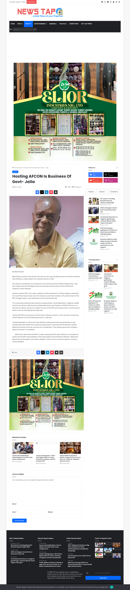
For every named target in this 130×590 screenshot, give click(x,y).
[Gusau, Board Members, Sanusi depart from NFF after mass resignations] (22, 448)
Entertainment (40, 24)
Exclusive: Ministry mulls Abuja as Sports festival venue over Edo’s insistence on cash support (108, 243)
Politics (63, 24)
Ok (111, 587)
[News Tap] (37, 12)
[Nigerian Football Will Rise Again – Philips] (99, 550)
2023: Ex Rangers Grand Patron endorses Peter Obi (108, 210)
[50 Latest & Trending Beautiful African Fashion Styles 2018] (93, 201)
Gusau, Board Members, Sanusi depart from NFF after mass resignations (22, 457)
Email (14, 512)
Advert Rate (74, 24)
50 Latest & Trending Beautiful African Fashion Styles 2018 (107, 201)
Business (52, 24)
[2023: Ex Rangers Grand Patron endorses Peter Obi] (93, 210)
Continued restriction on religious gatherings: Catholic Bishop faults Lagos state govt (109, 220)
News (19, 24)
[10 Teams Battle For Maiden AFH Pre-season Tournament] (108, 550)
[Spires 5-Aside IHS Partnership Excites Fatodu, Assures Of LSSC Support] (108, 555)
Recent (102, 192)
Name (14, 504)
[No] (128, 587)
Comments (114, 192)
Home (13, 24)
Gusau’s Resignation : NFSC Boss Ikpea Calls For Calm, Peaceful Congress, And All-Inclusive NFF (45, 458)
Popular (91, 192)
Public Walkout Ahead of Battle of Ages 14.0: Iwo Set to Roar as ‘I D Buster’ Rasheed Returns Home (70, 458)
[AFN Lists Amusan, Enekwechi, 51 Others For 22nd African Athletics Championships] (93, 230)
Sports (28, 24)
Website (50, 512)
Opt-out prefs (86, 24)
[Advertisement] (65, 47)
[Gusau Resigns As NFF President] (117, 555)
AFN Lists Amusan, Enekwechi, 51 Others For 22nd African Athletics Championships (108, 231)
